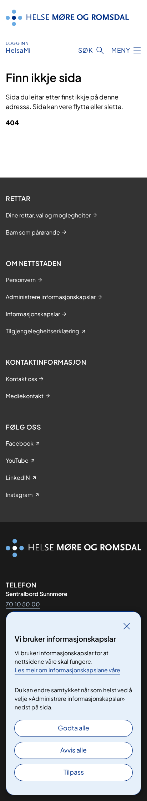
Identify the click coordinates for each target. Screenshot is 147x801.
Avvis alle (73, 750)
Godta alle (73, 728)
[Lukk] (126, 626)
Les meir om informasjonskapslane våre (67, 670)
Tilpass (74, 772)
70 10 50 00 (23, 604)
